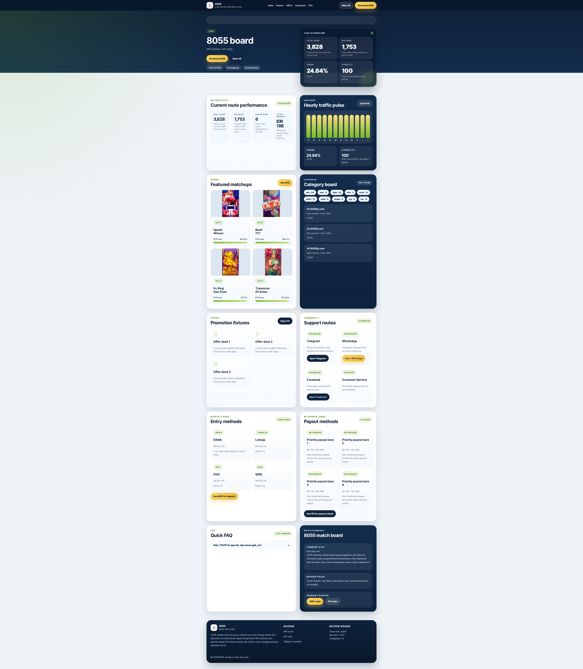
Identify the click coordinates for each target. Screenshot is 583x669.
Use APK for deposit (224, 496)
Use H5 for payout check (320, 513)
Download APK (366, 5)
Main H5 (346, 5)
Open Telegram (318, 358)
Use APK (285, 182)
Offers (289, 5)
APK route (315, 601)
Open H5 (365, 103)
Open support (352, 397)
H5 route (332, 601)
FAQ (310, 5)
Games (279, 5)
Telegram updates (292, 641)
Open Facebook (318, 397)
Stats (270, 5)
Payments (300, 5)
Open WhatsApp (353, 358)
